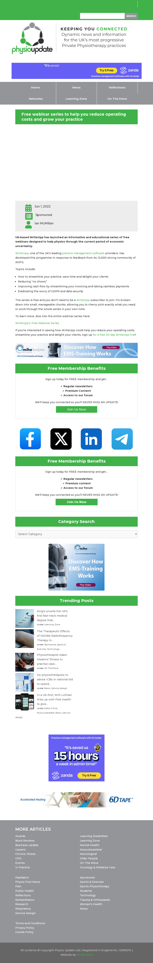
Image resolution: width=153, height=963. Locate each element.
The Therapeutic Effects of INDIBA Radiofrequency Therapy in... (55, 636)
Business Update (26, 845)
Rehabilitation (25, 900)
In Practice (22, 867)
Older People (89, 858)
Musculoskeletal (45, 712)
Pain (18, 886)
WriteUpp (22, 253)
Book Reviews (25, 840)
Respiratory (23, 908)
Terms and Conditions (30, 923)
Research (21, 904)
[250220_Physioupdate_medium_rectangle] (76, 589)
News (47, 688)
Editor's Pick (50, 708)
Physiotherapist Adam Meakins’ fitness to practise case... (52, 659)
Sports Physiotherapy (94, 886)
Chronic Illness (25, 854)
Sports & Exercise (92, 882)
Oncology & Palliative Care (97, 867)
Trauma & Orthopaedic (95, 900)
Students (86, 891)
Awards (20, 836)
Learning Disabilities (94, 836)
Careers (20, 849)
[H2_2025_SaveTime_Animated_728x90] (77, 78)
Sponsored (50, 644)
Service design (59, 688)
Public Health (24, 891)
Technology (53, 649)
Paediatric (22, 877)
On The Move (51, 668)
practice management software (83, 253)
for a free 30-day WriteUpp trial (114, 334)
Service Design (25, 913)
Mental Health (89, 845)
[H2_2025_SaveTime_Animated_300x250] (76, 780)
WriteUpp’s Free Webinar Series (37, 323)
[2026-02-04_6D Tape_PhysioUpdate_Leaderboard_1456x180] (76, 806)
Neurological (88, 854)
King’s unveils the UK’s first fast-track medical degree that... (52, 616)
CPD (18, 858)
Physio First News (27, 882)
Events (20, 863)
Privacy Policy (24, 927)
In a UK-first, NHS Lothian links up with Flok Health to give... (54, 699)
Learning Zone (52, 624)
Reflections (23, 895)
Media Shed (85, 954)
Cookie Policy (24, 932)
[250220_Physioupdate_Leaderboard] (76, 357)
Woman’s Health (91, 904)
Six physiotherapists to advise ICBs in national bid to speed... (55, 679)
